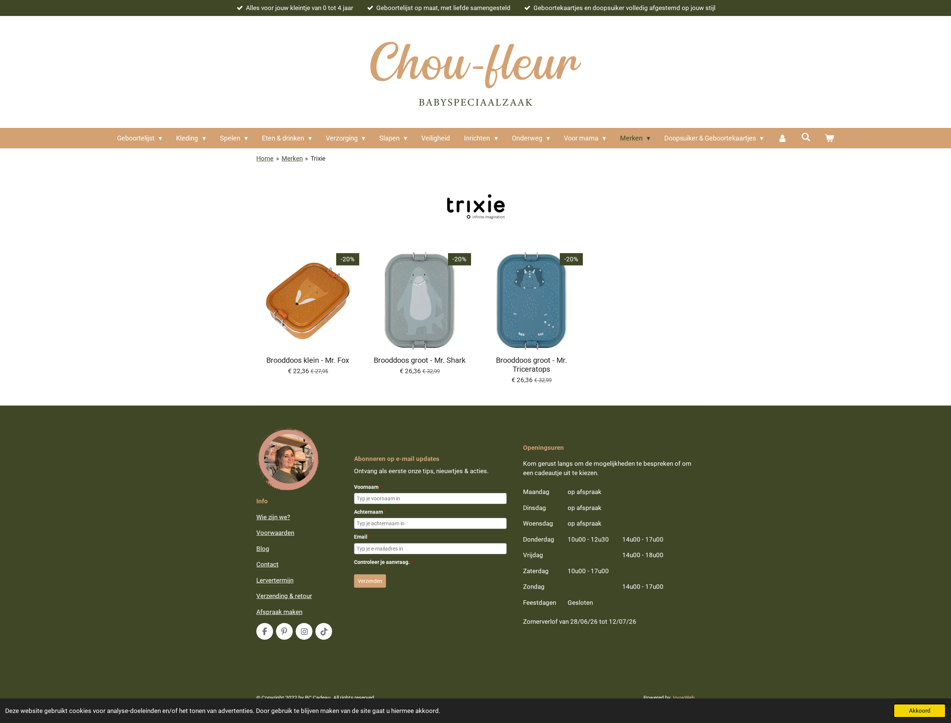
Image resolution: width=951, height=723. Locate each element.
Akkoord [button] (919, 710)
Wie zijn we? (273, 517)
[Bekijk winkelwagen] (829, 138)
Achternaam (370, 512)
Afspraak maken (279, 612)
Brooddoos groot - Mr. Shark (419, 360)
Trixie (318, 158)
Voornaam (368, 487)
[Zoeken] (805, 137)
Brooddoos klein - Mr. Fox (307, 360)
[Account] (782, 138)
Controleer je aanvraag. (383, 562)
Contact (267, 564)
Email (362, 537)
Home (264, 158)
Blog (262, 548)
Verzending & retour (284, 596)
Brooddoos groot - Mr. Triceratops (531, 365)
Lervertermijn (274, 580)
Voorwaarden (275, 532)
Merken (292, 158)
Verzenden (370, 581)
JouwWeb (683, 698)
